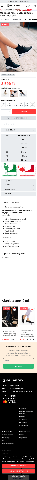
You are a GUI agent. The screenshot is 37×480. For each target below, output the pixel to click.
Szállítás (8, 185)
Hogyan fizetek (10, 189)
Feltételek (22, 416)
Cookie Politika (23, 422)
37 (8, 104)
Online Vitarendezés (8, 444)
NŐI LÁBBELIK (5, 19)
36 (3, 104)
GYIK (3, 441)
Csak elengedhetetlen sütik (18, 471)
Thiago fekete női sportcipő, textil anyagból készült (9, 333)
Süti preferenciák (18, 476)
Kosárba (24, 112)
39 (20, 104)
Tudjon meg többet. (26, 461)
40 (26, 104)
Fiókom (21, 435)
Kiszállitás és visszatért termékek (26, 412)
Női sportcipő (17, 19)
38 (14, 104)
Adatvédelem (23, 419)
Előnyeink (8, 194)
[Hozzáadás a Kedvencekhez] (14, 309)
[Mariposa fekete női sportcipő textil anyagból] (14, 93)
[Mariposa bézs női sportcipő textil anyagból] (5, 93)
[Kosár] (35, 6)
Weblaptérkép (23, 425)
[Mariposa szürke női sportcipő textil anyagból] (23, 93)
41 (31, 104)
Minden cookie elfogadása (18, 466)
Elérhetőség (5, 438)
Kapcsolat (8, 181)
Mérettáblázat (10, 130)
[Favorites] (32, 6)
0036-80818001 (14, 385)
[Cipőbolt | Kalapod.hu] (14, 5)
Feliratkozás (17, 366)
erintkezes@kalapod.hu (17, 388)
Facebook (5, 453)
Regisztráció (23, 438)
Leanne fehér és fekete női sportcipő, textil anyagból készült (27, 333)
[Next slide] (31, 324)
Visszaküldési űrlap (7, 435)
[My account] (29, 6)
